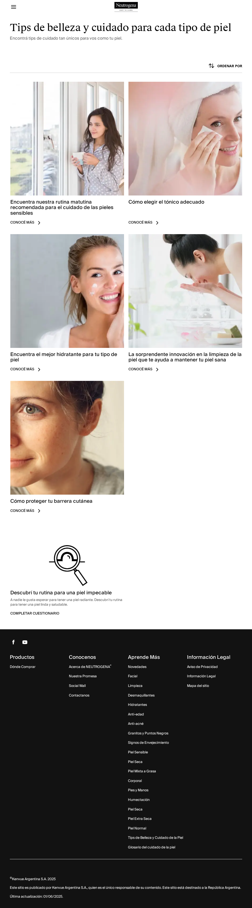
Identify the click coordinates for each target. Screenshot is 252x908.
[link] (67, 156)
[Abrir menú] (39, 7)
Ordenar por (229, 66)
